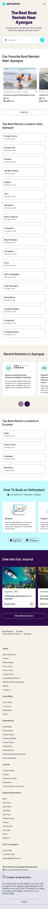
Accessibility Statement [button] (11, 678)
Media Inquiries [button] (8, 662)
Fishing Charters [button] (9, 735)
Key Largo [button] (6, 830)
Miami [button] (5, 799)
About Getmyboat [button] (9, 655)
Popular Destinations (12, 793)
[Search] (42, 40)
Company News (8, 770)
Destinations (7, 782)
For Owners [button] (7, 706)
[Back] (21, 404)
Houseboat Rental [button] (9, 738)
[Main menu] (44, 4)
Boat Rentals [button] (7, 727)
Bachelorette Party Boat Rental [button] (14, 754)
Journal (6, 764)
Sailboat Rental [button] (8, 750)
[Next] (27, 404)
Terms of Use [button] (22, 886)
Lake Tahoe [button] (7, 807)
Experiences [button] (8, 720)
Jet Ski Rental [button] (8, 731)
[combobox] (20, 40)
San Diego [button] (6, 810)
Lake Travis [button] (7, 814)
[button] (20, 79)
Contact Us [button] (7, 690)
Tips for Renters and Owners (13, 786)
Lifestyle (6, 774)
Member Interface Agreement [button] (13, 682)
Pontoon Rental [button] (8, 742)
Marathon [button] (6, 838)
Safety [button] (5, 714)
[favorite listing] (36, 92)
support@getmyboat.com (12, 858)
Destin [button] (5, 834)
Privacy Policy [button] (8, 893)
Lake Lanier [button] (7, 803)
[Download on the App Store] (15, 540)
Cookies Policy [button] (8, 674)
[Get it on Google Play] (32, 540)
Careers (6, 658)
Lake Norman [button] (7, 826)
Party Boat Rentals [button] (9, 758)
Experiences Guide (10, 778)
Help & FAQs (7, 850)
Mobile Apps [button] (7, 710)
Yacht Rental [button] (7, 746)
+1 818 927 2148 (9, 854)
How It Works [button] (7, 702)
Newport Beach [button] (8, 818)
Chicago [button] (6, 822)
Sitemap (6, 686)
